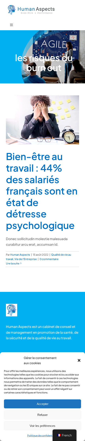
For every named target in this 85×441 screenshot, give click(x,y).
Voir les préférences (42, 425)
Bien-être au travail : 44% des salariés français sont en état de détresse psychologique (41, 190)
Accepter (42, 404)
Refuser (42, 415)
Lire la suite (12, 263)
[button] (79, 360)
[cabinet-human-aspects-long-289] (11, 305)
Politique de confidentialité (42, 435)
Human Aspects (20, 254)
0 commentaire (49, 259)
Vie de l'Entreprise (25, 259)
